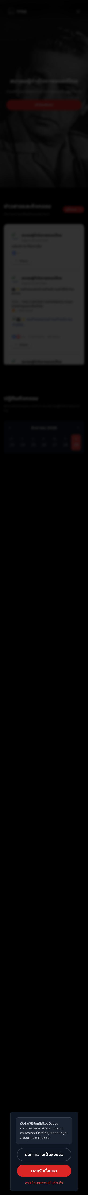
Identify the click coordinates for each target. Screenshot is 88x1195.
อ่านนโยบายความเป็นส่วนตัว (44, 1183)
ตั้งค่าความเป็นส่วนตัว (44, 1154)
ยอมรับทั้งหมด (44, 1171)
